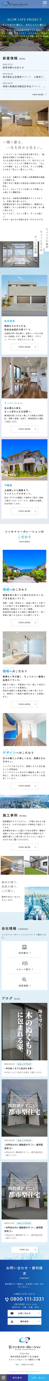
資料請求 (24, 1321)
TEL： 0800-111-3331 (24, 1364)
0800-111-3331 (27, 1299)
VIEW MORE (37, 94)
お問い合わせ (24, 1313)
